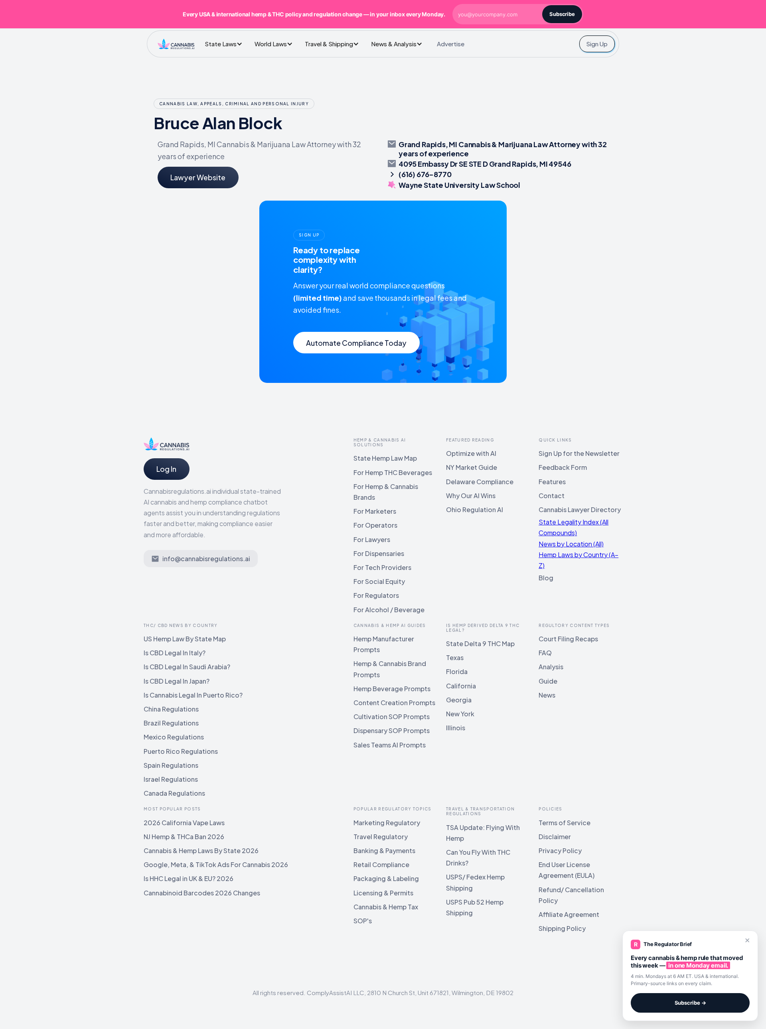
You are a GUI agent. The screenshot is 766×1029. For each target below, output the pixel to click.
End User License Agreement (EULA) (566, 869)
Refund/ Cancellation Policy (571, 895)
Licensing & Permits (383, 893)
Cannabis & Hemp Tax (385, 907)
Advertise (450, 43)
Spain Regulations (171, 765)
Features (552, 481)
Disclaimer (555, 836)
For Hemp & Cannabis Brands (385, 491)
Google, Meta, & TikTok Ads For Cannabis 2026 (216, 864)
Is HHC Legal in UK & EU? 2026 (188, 878)
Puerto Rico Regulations (181, 751)
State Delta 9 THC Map (480, 643)
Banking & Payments (384, 850)
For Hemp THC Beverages (392, 472)
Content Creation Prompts (394, 702)
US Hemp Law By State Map (185, 639)
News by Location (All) (571, 544)
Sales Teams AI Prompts (389, 745)
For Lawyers (371, 539)
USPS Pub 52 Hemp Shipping (474, 907)
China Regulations (171, 709)
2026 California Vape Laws (184, 822)
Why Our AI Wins (471, 495)
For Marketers (374, 511)
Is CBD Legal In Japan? (176, 681)
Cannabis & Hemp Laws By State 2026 (201, 850)
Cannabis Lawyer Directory (580, 509)
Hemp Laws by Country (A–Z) (578, 560)
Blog (546, 578)
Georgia (459, 700)
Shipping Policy (562, 928)
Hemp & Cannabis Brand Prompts (389, 668)
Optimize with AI (471, 453)
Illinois (455, 727)
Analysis (551, 666)
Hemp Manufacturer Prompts (383, 644)
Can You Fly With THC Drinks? (478, 857)
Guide (548, 681)
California (461, 686)
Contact (552, 495)
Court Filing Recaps (568, 639)
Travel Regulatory (380, 836)
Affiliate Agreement (569, 914)
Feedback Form (563, 467)
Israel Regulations (171, 779)
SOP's (362, 921)
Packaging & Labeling (386, 878)
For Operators (375, 525)
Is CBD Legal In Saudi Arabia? (187, 666)
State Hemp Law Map (385, 458)
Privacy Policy (560, 850)
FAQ (545, 653)
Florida (457, 671)
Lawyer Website (197, 177)
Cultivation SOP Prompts (391, 716)
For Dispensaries (378, 553)
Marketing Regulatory (386, 822)
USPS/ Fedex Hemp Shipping (475, 882)
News (547, 695)
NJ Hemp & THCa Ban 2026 (184, 836)
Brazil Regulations (171, 723)
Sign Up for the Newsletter (579, 453)
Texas (455, 657)
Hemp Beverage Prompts (391, 688)
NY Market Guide (471, 467)
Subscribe (562, 14)
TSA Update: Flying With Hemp (483, 832)
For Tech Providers (382, 567)
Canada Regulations (174, 793)
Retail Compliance (381, 864)
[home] (176, 43)
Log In (166, 468)
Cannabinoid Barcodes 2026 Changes (202, 893)
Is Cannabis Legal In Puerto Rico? (193, 695)
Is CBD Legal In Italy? (174, 653)
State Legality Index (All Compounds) (573, 527)
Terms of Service (564, 822)
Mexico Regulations (174, 737)
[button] (226, 43)
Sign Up (597, 43)
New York (460, 714)
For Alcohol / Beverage (388, 609)
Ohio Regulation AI (474, 509)
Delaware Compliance (479, 481)
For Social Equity (379, 581)
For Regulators (376, 595)
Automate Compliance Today (356, 342)
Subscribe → (690, 1002)
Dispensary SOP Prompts (391, 730)
